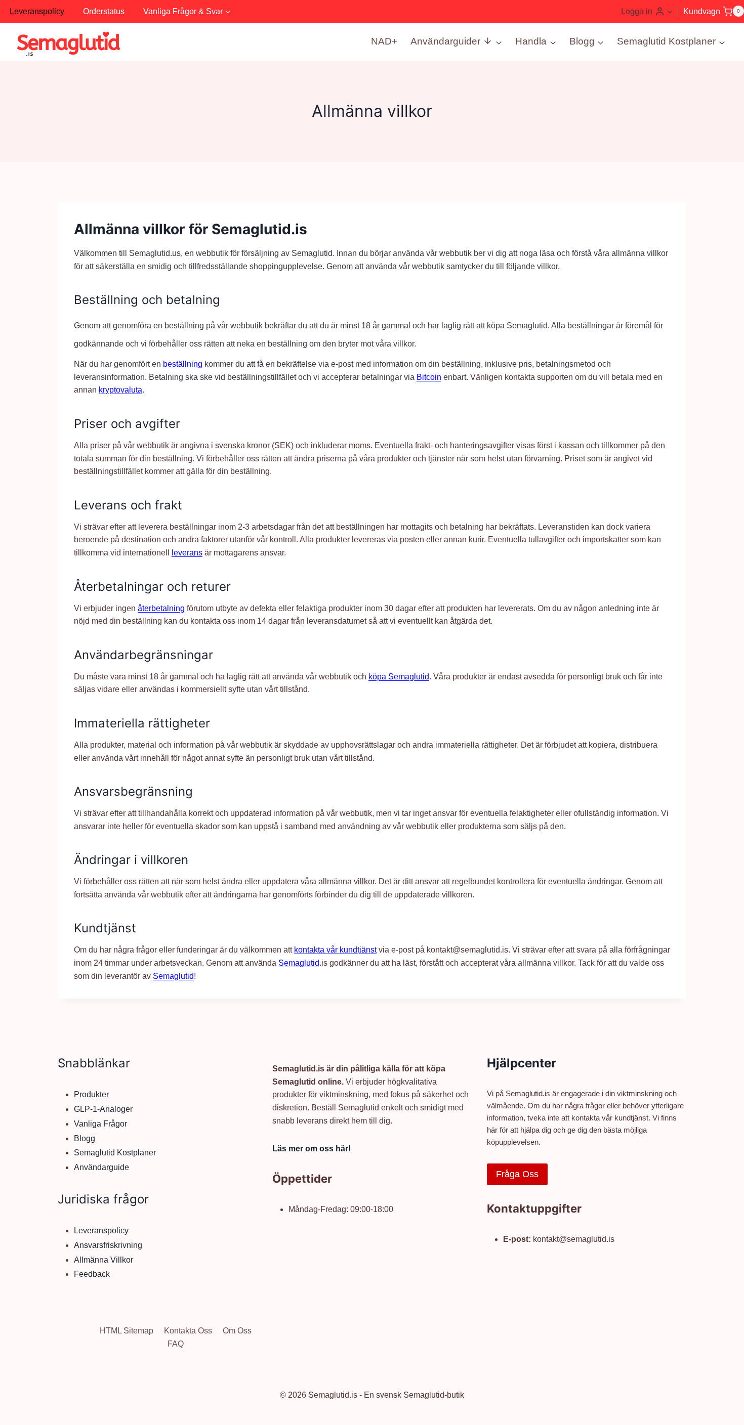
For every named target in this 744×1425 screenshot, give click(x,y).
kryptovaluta (120, 389)
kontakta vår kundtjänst (335, 949)
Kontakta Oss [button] (188, 1330)
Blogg (84, 1138)
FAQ (176, 1344)
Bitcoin (429, 377)
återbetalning (161, 608)
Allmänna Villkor (103, 1260)
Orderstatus (104, 11)
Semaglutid (298, 963)
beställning (182, 364)
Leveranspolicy (37, 11)
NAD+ (384, 41)
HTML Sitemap (126, 1330)
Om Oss (237, 1330)
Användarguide (101, 1167)
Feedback (92, 1274)
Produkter (91, 1094)
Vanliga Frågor (100, 1123)
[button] (669, 11)
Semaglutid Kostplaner (115, 1152)
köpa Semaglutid (398, 676)
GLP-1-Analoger (103, 1109)
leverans (187, 552)
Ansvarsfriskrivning (108, 1245)
